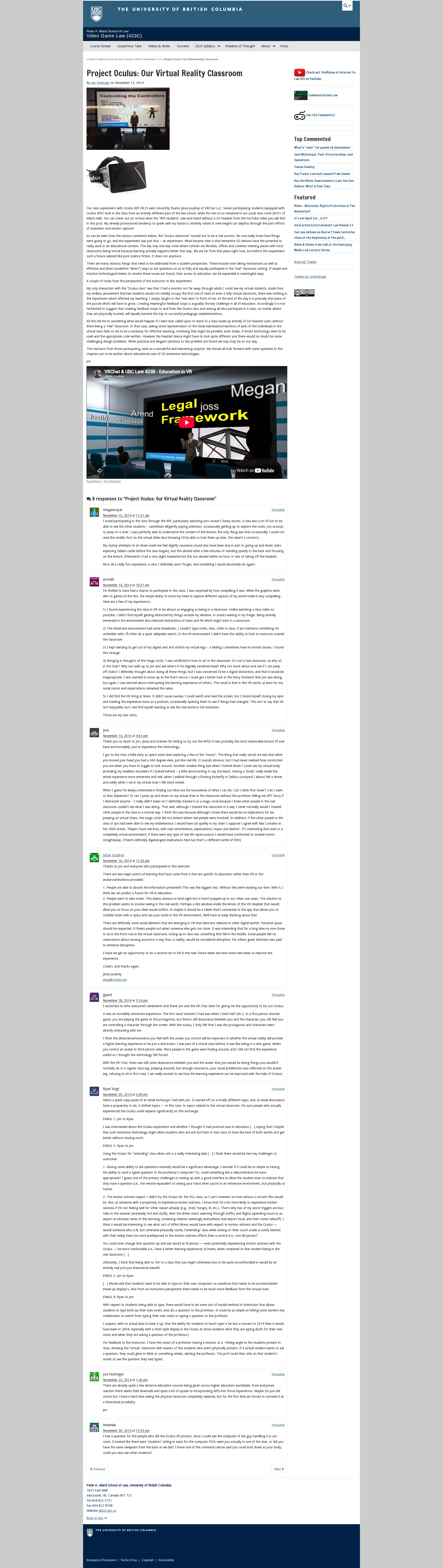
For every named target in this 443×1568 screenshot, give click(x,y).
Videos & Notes (159, 46)
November (149, 59)
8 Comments (112, 481)
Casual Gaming (304, 167)
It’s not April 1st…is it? (310, 218)
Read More (94, 481)
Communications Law (323, 95)
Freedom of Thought (240, 46)
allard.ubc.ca (107, 1510)
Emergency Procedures (101, 1560)
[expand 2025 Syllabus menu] (219, 46)
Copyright (148, 1560)
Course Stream (100, 46)
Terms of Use (129, 1560)
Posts (284, 46)
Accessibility (166, 1560)
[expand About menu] (274, 46)
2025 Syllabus (205, 46)
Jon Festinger (100, 83)
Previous (98, 1469)
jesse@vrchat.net (115, 980)
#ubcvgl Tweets (305, 262)
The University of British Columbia (96, 14)
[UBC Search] (347, 6)
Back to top (95, 1518)
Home (128, 59)
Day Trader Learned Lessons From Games (322, 174)
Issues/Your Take (129, 46)
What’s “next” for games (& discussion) (322, 147)
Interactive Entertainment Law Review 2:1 (323, 225)
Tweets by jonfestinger (310, 276)
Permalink (278, 510)
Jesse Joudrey (113, 855)
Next (278, 1469)
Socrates (183, 46)
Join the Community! (320, 115)
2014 (138, 59)
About (265, 46)
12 (160, 59)
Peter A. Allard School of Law (105, 59)
